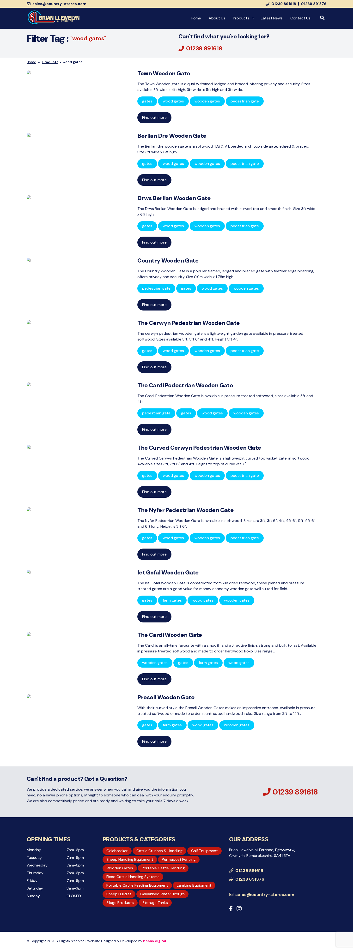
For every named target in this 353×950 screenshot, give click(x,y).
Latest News (272, 18)
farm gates (172, 600)
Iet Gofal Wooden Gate (168, 572)
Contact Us (300, 18)
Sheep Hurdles (119, 893)
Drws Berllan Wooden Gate (174, 198)
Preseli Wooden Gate (166, 697)
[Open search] (322, 18)
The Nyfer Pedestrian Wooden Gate (185, 510)
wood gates (88, 38)
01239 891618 (283, 3)
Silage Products (120, 902)
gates (147, 101)
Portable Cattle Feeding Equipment (137, 885)
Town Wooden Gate (163, 73)
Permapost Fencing (179, 859)
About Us (217, 18)
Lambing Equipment (194, 885)
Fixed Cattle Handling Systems (132, 876)
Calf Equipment (204, 850)
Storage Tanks (155, 902)
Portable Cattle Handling (163, 868)
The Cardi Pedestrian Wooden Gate (185, 385)
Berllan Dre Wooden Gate (171, 135)
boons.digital (154, 941)
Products (241, 18)
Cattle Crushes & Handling (159, 850)
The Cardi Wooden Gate (169, 635)
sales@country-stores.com (59, 3)
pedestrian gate (245, 101)
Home (196, 18)
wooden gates (207, 101)
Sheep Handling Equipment (129, 859)
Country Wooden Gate (168, 260)
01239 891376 (313, 3)
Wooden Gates (119, 868)
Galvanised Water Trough (162, 893)
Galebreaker (117, 850)
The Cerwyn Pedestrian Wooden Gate (188, 323)
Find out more (154, 117)
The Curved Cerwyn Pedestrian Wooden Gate (199, 447)
